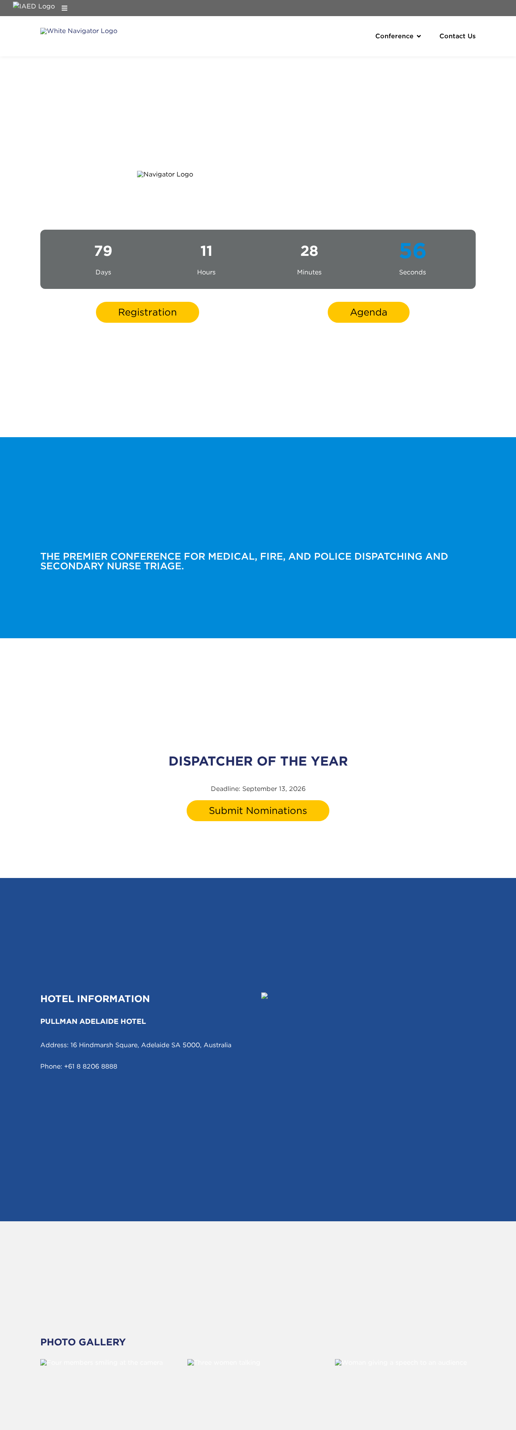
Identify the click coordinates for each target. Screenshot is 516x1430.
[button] (419, 36)
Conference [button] (394, 36)
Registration (147, 312)
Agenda (368, 312)
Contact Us (457, 36)
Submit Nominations (258, 810)
